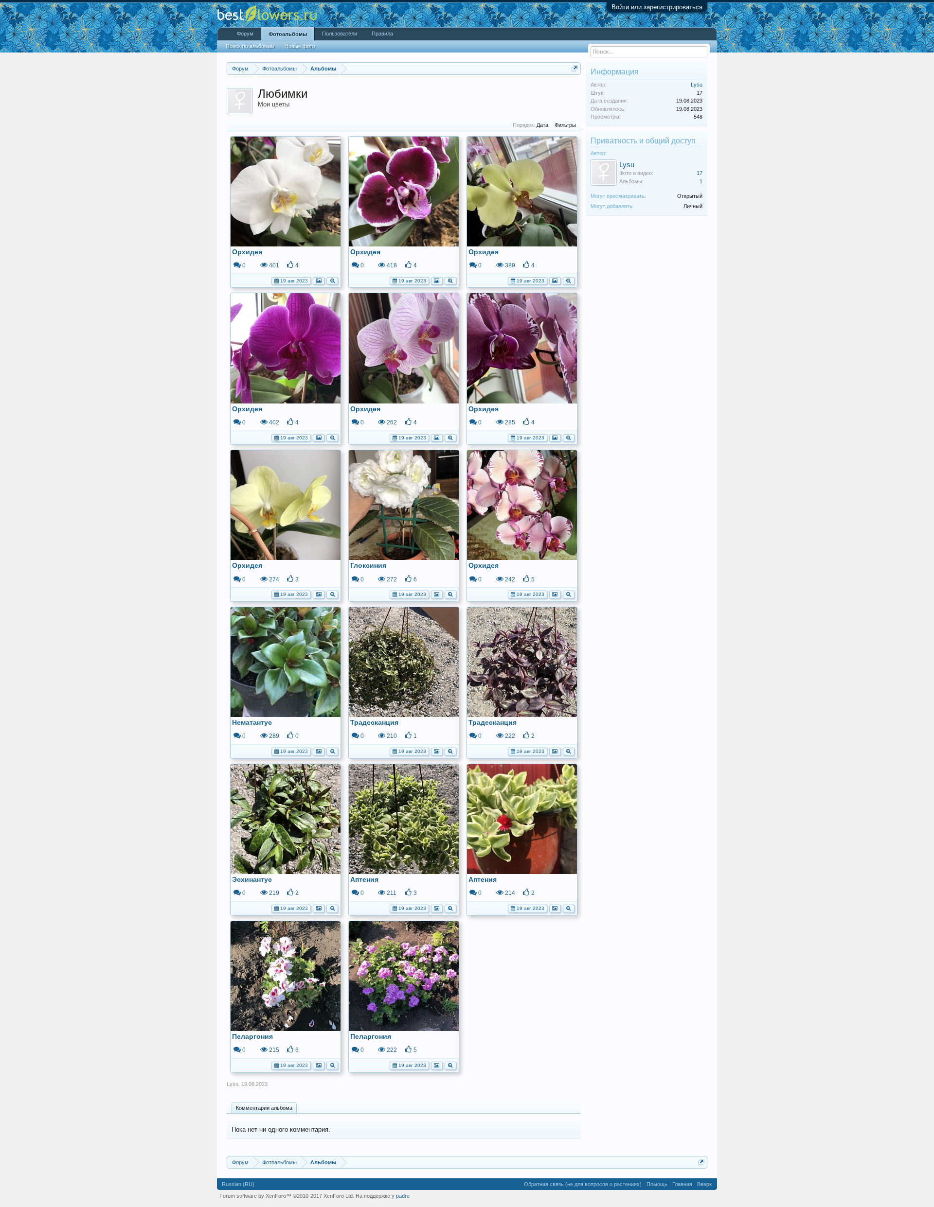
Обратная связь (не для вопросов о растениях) (583, 1184)
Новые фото (300, 46)
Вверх (704, 1184)
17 (699, 173)
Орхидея (247, 252)
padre (403, 1196)
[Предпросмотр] (332, 280)
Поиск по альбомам (250, 46)
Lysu (232, 1084)
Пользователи (339, 33)
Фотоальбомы (288, 34)
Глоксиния (368, 565)
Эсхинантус (252, 879)
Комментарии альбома (264, 1108)
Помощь (657, 1184)
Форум (245, 33)
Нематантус (252, 722)
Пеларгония (252, 1036)
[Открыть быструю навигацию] (575, 68)
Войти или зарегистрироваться (656, 7)
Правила (382, 33)
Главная (682, 1184)
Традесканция (374, 722)
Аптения (364, 879)
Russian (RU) (238, 1184)
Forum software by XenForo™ (286, 1196)
